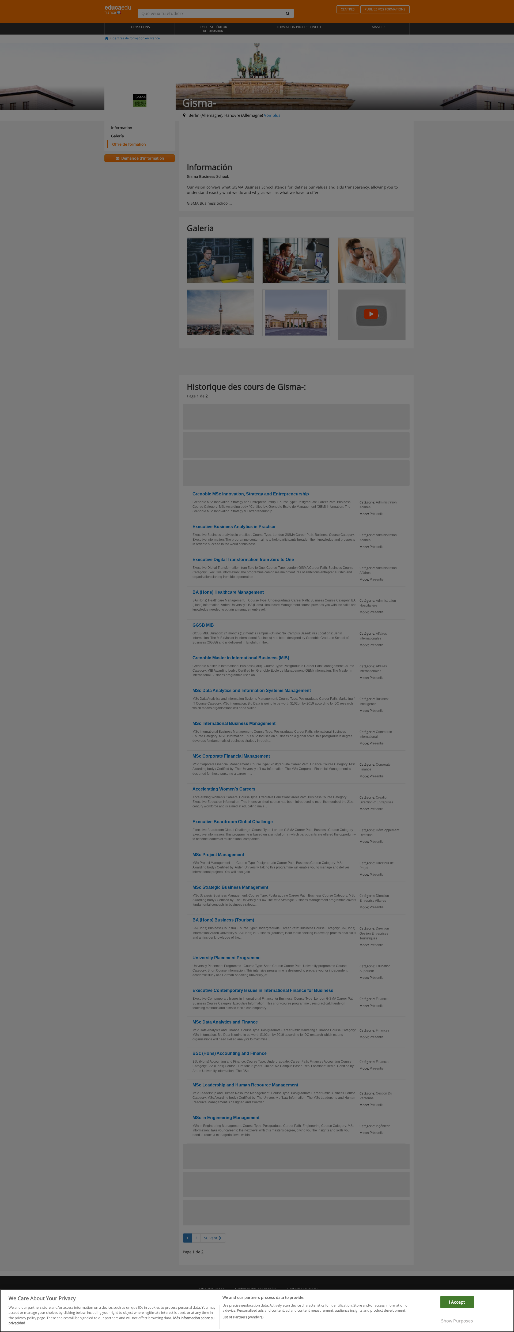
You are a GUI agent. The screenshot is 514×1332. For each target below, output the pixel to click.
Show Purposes (457, 1321)
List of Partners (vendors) (242, 1317)
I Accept (457, 1302)
